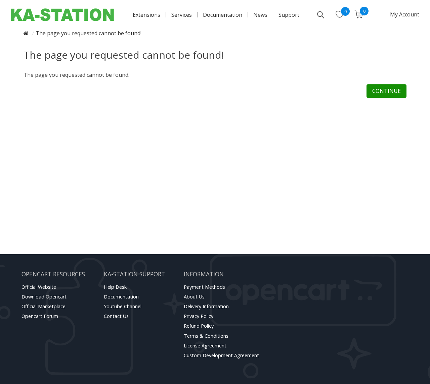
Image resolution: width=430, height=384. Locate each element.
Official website (39, 287)
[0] (340, 15)
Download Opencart (44, 296)
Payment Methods (204, 287)
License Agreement (205, 345)
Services (181, 14)
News (260, 14)
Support (288, 14)
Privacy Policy (198, 316)
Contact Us (116, 316)
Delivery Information (206, 306)
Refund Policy (199, 326)
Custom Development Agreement (221, 355)
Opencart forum (40, 316)
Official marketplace (44, 306)
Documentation (222, 14)
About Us (194, 296)
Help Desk (115, 287)
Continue (386, 91)
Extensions (146, 14)
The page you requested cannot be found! (88, 33)
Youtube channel (122, 306)
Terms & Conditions (206, 336)
